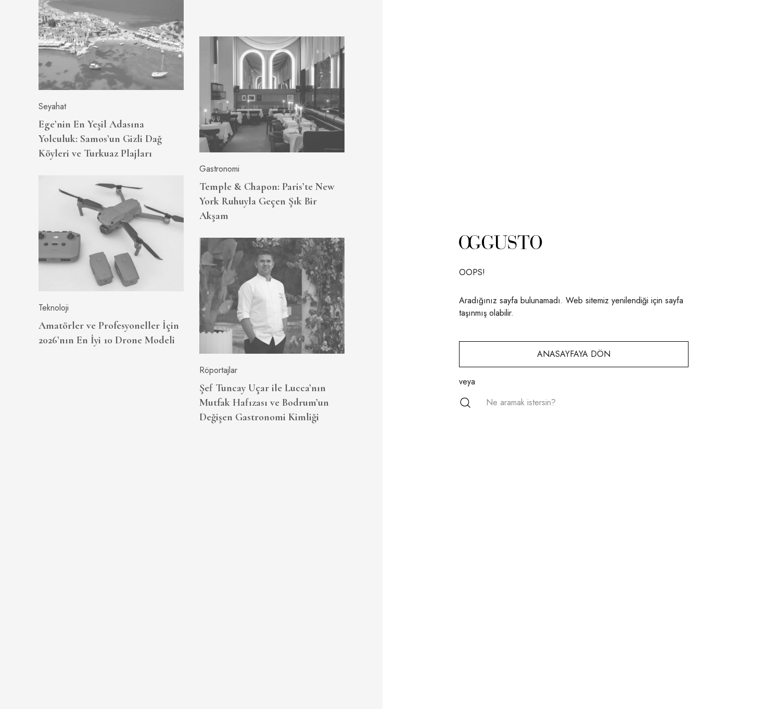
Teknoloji (54, 308)
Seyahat (52, 106)
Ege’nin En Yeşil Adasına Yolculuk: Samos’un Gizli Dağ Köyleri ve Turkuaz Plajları (100, 139)
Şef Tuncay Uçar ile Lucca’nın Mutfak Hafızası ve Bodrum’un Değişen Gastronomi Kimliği (264, 402)
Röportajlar (218, 370)
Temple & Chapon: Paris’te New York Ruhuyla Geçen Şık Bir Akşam (267, 201)
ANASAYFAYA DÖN (573, 354)
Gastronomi (219, 169)
